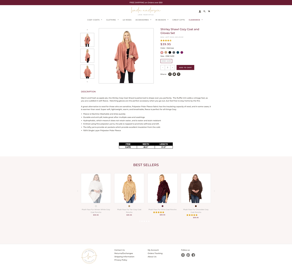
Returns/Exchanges (123, 253)
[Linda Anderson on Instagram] (183, 256)
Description (88, 91)
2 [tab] (142, 221)
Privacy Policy (120, 260)
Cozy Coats (93, 20)
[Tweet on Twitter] (175, 74)
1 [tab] (140, 221)
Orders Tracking (155, 253)
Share (163, 74)
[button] (166, 40)
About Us (152, 257)
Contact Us (119, 250)
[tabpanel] (94, 197)
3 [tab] (144, 221)
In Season (161, 20)
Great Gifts (178, 20)
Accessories (142, 20)
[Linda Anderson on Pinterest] (188, 256)
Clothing (111, 20)
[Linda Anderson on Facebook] (193, 256)
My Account (153, 250)
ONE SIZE (166, 61)
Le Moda (127, 20)
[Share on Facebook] (170, 74)
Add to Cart (185, 67)
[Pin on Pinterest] (179, 74)
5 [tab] (149, 221)
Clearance (195, 20)
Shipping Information (124, 257)
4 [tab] (146, 221)
